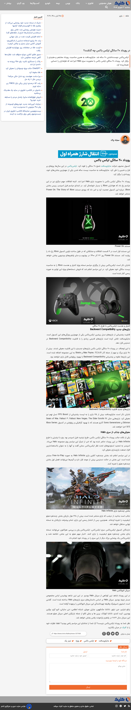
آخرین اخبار (38, 17)
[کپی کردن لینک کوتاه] (67, 633)
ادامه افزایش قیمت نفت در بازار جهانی (24, 36)
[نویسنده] (125, 140)
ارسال (88, 687)
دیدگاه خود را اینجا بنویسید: (116, 660)
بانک (78, 3)
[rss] (129, 706)
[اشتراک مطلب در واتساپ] (104, 634)
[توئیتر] (113, 634)
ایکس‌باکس (72, 166)
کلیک (124, 627)
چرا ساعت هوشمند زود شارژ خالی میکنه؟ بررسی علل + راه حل (24, 78)
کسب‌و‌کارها (34, 3)
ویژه (78, 640)
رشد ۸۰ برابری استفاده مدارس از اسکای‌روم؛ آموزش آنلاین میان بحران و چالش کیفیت (24, 42)
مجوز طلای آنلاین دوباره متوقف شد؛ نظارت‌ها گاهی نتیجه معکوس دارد (23, 56)
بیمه (58, 3)
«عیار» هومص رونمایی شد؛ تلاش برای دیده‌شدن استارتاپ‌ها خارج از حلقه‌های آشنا (23, 31)
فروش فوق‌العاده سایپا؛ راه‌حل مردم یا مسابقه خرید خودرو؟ (23, 99)
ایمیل (85, 651)
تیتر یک (68, 640)
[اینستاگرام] (116, 706)
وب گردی (20, 3)
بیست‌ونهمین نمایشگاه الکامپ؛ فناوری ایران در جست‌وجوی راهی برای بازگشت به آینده (22, 113)
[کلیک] (122, 3)
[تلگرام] (117, 634)
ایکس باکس (89, 640)
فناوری (90, 3)
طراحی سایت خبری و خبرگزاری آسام (13, 706)
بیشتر (8, 3)
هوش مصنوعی (105, 3)
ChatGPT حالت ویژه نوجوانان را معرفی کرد (23, 68)
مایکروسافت (106, 166)
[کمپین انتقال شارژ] (88, 154)
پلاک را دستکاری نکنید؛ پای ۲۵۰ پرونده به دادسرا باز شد (24, 63)
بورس (68, 3)
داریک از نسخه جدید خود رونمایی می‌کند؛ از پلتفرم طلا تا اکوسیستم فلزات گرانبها (23, 24)
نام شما (124, 651)
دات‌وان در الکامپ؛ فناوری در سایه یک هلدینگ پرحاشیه (22, 92)
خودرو (47, 3)
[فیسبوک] (108, 634)
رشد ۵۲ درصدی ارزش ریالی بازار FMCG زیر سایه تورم (23, 85)
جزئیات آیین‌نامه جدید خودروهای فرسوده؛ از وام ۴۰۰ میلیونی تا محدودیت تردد (23, 106)
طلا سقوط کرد (34, 72)
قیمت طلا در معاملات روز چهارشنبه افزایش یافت (23, 49)
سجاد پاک (115, 140)
